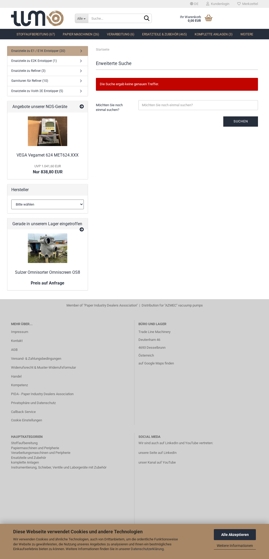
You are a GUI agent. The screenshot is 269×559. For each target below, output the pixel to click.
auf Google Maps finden (156, 363)
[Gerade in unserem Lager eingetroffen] (82, 230)
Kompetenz (19, 385)
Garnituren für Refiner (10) (29, 81)
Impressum (19, 332)
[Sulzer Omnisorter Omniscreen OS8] (47, 248)
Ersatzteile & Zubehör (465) (164, 34)
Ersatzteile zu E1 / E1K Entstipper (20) (38, 51)
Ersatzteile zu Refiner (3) (28, 71)
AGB (14, 350)
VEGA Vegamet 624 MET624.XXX (48, 155)
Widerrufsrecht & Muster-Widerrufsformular (43, 367)
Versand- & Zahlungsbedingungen (36, 359)
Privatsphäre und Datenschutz (33, 403)
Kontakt (17, 341)
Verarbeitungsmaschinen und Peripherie (40, 453)
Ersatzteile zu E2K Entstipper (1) (34, 61)
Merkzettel (249, 4)
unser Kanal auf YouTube (157, 462)
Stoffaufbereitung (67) (36, 34)
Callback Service (23, 412)
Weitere (246, 34)
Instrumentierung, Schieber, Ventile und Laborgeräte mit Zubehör (58, 467)
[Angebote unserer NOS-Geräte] (82, 107)
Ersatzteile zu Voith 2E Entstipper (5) (37, 91)
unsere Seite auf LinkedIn (157, 453)
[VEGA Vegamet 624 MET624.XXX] (47, 131)
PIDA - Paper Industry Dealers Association (42, 394)
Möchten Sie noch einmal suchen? (109, 107)
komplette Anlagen (25, 462)
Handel (16, 376)
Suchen (241, 121)
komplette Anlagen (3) (213, 34)
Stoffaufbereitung (24, 443)
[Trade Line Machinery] (39, 18)
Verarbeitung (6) (120, 34)
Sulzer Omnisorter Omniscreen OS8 (47, 272)
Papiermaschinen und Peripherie (35, 448)
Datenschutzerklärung (147, 549)
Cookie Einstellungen (26, 420)
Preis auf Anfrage (47, 283)
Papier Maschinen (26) (81, 34)
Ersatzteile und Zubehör (28, 458)
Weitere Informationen (235, 546)
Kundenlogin (219, 4)
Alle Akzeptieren (235, 535)
